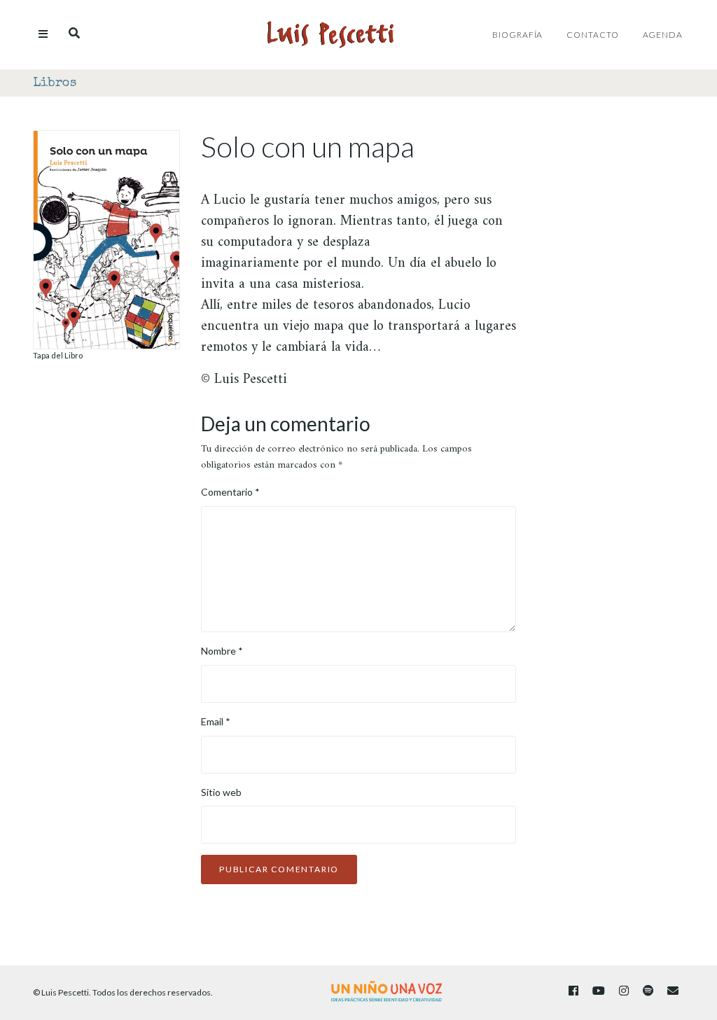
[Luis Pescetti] (330, 34)
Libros (54, 83)
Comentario (230, 492)
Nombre (222, 651)
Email (215, 721)
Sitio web (221, 792)
